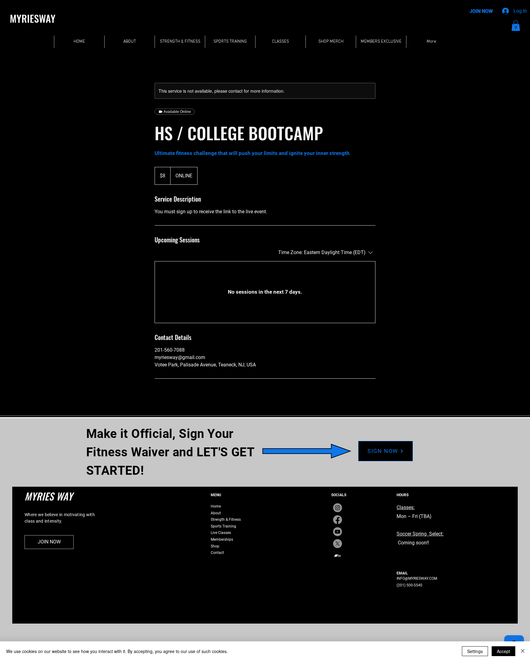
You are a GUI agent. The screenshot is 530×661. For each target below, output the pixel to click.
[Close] (522, 651)
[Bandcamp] (337, 555)
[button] (515, 25)
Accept (503, 651)
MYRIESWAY (33, 18)
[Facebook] (337, 519)
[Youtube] (337, 531)
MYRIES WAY (49, 496)
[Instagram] (337, 507)
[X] (337, 543)
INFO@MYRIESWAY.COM (417, 578)
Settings (475, 651)
